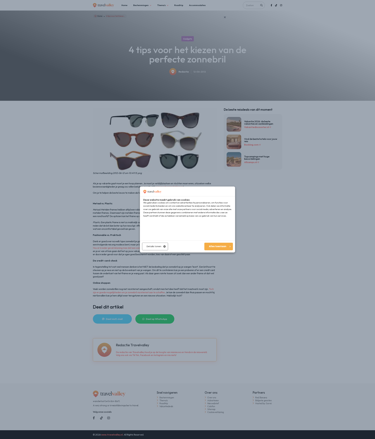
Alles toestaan (217, 246)
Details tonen (154, 246)
